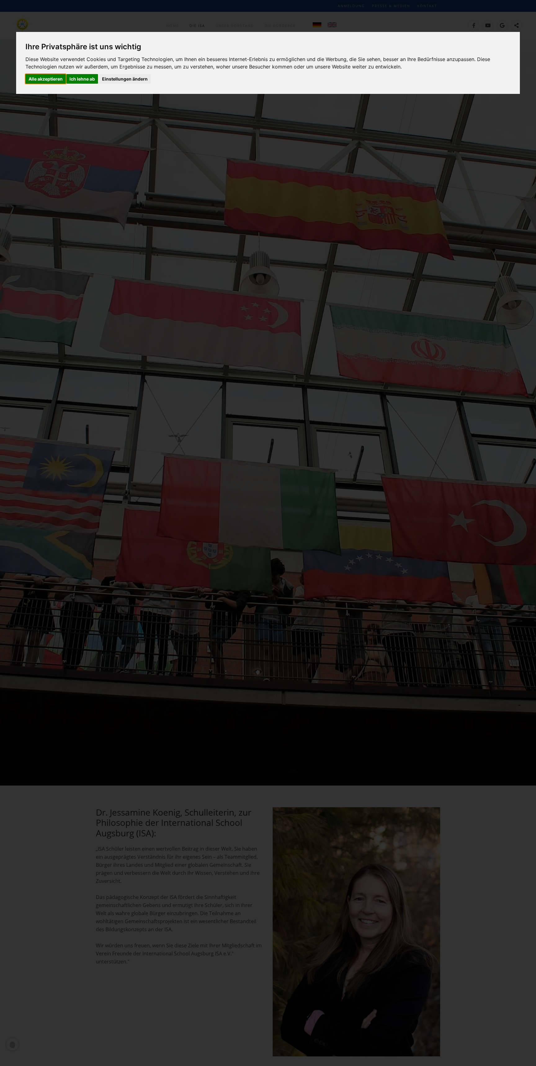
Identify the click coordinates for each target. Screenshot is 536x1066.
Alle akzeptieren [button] (46, 79)
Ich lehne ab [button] (82, 79)
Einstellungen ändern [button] (125, 79)
